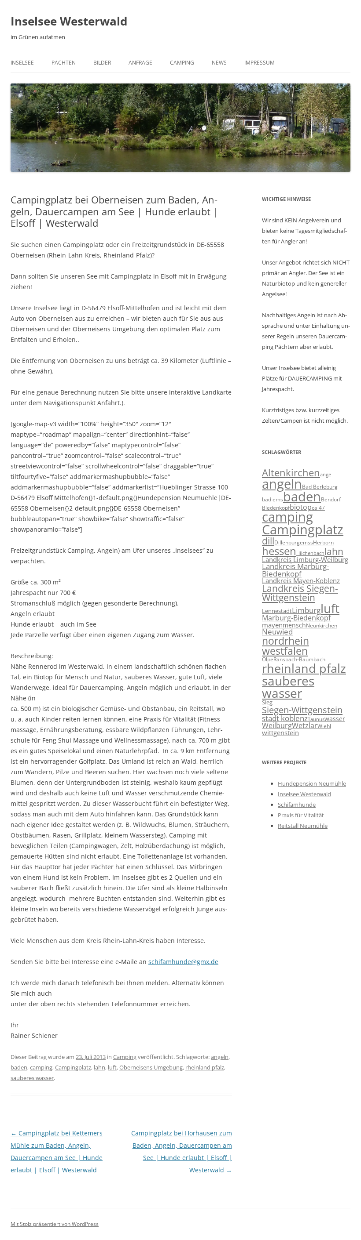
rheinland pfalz (204, 1067)
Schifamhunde (297, 805)
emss (306, 542)
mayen (272, 624)
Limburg (306, 610)
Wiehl (324, 725)
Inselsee (22, 62)
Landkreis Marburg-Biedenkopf (295, 570)
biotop (301, 507)
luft (112, 1067)
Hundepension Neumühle (312, 783)
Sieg (267, 702)
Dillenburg (287, 542)
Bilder (102, 62)
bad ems (272, 499)
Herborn (323, 542)
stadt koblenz (285, 718)
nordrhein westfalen (285, 646)
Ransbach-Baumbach (299, 659)
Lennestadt (277, 611)
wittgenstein (280, 732)
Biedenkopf (276, 507)
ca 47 (318, 507)
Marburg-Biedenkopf (296, 618)
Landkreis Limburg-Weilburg (305, 559)
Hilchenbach (310, 553)
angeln (219, 1057)
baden (19, 1067)
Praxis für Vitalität (301, 815)
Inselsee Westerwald (69, 21)
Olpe (267, 659)
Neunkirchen (321, 625)
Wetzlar (304, 725)
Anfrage (140, 62)
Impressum (259, 62)
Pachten (64, 62)
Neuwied (277, 632)
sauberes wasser (32, 1078)
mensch (294, 625)
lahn (99, 1067)
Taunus (316, 719)
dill (268, 541)
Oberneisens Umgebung (151, 1067)
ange (325, 474)
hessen (279, 551)
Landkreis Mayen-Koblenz (301, 580)
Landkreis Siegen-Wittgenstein (300, 593)
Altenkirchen (291, 472)
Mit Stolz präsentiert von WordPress (55, 1224)
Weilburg (277, 725)
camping (41, 1067)
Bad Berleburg (320, 486)
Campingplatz (73, 1067)
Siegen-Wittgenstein (302, 709)
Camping (182, 62)
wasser (334, 718)
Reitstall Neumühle (303, 826)
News (219, 62)
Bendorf (331, 499)
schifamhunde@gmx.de (183, 961)
